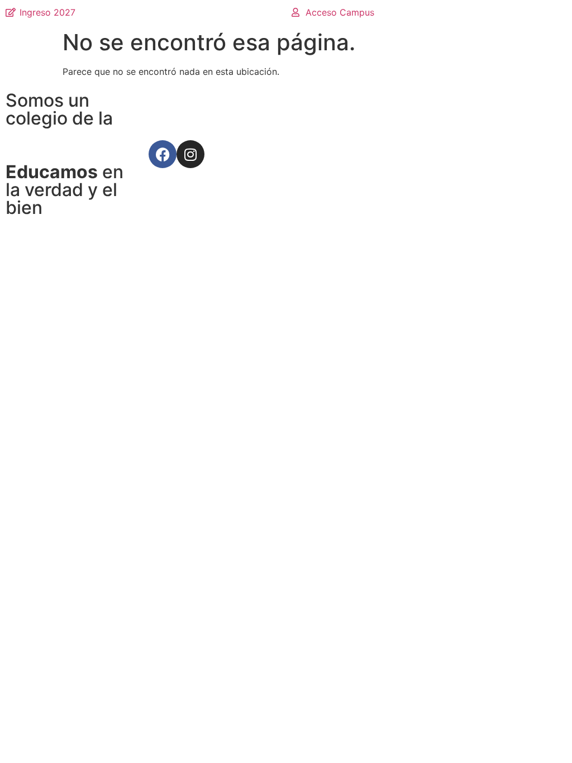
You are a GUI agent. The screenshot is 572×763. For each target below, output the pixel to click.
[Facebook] (163, 154)
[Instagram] (190, 154)
